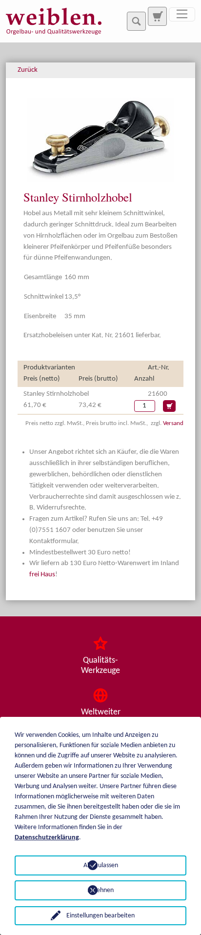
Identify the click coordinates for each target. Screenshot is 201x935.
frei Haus (42, 574)
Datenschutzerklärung (47, 837)
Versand (173, 423)
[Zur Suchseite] (157, 16)
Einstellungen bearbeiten (100, 915)
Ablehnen (101, 890)
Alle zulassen (100, 865)
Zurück (28, 70)
